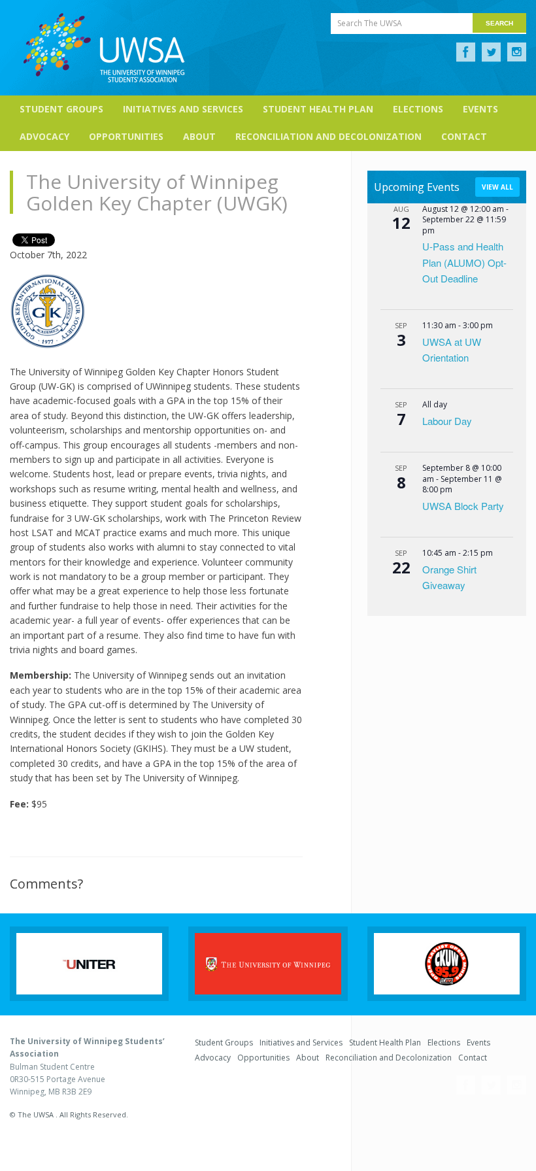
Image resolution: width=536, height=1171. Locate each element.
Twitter (491, 52)
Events (480, 109)
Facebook (465, 52)
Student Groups (61, 109)
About (199, 136)
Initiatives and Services (183, 109)
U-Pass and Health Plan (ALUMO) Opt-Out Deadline (464, 262)
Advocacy (44, 136)
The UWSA (104, 47)
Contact (464, 136)
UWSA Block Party (463, 506)
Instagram (516, 52)
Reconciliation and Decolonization (328, 136)
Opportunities (126, 136)
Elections (418, 109)
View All (497, 187)
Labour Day (447, 421)
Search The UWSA (369, 23)
